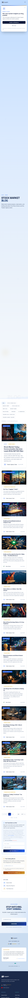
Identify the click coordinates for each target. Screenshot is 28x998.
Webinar (14, 411)
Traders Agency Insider (8, 417)
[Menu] (25, 2)
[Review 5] (16, 963)
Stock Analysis (16, 405)
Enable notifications (14, 22)
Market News (13, 408)
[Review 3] (13, 963)
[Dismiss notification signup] (25, 8)
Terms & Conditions (11, 835)
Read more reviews (13, 966)
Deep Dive (5, 408)
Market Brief (6, 405)
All (3, 403)
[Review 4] (14, 963)
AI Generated (21, 411)
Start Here (17, 995)
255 (18, 814)
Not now (14, 25)
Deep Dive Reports (9, 885)
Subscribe (14, 923)
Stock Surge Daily (11, 403)
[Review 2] (12, 963)
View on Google (21, 958)
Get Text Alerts (13, 850)
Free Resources (8, 888)
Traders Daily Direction (9, 414)
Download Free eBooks (13, 872)
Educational (6, 411)
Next (22, 814)
